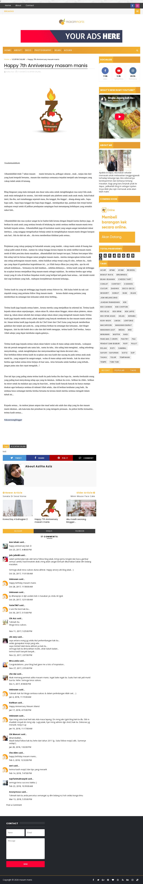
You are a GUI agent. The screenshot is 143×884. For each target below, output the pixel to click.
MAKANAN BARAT (123, 325)
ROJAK (103, 348)
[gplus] (103, 880)
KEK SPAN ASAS (107, 316)
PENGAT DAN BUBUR (110, 343)
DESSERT (104, 293)
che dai (12, 674)
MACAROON (106, 325)
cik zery (13, 637)
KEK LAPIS (129, 311)
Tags (133, 370)
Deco (28, 50)
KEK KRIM (117, 311)
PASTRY (124, 339)
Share (41, 458)
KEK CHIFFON (121, 307)
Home (8, 5)
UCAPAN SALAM (18, 59)
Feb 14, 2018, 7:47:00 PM (20, 773)
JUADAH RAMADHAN (110, 302)
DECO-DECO (128, 288)
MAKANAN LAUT (107, 330)
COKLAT (104, 284)
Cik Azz (12, 618)
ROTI (112, 348)
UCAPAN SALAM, (34, 71)
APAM (112, 270)
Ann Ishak (14, 542)
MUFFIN (116, 334)
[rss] (123, 880)
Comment (89, 458)
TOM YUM (114, 362)
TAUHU (103, 357)
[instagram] (137, 6)
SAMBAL (122, 348)
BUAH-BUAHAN (107, 279)
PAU (134, 339)
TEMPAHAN (125, 357)
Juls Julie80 (14, 555)
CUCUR (104, 288)
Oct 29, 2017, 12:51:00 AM (21, 599)
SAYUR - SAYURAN (109, 353)
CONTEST (116, 284)
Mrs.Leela (14, 660)
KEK (125, 302)
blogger (18, 531)
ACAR (103, 270)
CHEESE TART (124, 279)
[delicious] (137, 880)
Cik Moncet (14, 734)
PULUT (134, 343)
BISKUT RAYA (106, 275)
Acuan (68, 50)
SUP (133, 353)
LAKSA (117, 320)
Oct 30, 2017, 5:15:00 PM (20, 612)
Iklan (58, 50)
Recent (106, 370)
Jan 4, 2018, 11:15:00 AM (20, 697)
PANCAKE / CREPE (109, 339)
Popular (120, 370)
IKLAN (133, 293)
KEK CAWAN (106, 307)
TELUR (113, 357)
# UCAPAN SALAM (18, 446)
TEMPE (103, 362)
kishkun (13, 702)
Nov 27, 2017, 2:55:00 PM (20, 668)
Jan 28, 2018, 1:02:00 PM (20, 747)
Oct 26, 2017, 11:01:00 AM (21, 573)
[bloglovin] (113, 880)
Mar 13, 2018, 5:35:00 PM (20, 799)
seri (11, 765)
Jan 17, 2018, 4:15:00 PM (20, 710)
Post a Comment (14, 805)
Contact (30, 5)
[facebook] (132, 6)
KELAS (122, 316)
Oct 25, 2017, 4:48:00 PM (20, 549)
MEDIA (122, 330)
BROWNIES (122, 275)
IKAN (125, 293)
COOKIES (128, 284)
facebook (79, 531)
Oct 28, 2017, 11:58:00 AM (21, 586)
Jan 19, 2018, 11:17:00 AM (20, 728)
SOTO (124, 353)
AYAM (121, 270)
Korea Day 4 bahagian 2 (15, 519)
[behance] (128, 880)
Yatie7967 (14, 605)
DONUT (115, 293)
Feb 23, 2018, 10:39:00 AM (21, 786)
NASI (125, 334)
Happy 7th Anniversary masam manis (46, 520)
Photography (43, 50)
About (18, 5)
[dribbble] (118, 880)
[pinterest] (108, 880)
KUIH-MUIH (105, 320)
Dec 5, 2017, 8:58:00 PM (20, 684)
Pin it (65, 458)
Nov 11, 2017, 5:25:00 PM (20, 631)
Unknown (13, 579)
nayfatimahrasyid (18, 778)
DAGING (115, 288)
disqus (49, 531)
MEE (130, 330)
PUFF (125, 343)
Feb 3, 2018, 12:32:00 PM (20, 760)
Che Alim (13, 752)
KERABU (132, 316)
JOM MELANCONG (109, 297)
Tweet (18, 458)
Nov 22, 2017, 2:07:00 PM (20, 655)
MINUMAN (105, 334)
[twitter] (98, 880)
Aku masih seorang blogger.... (76, 520)
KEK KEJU (104, 311)
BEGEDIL (131, 270)
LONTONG (128, 320)
